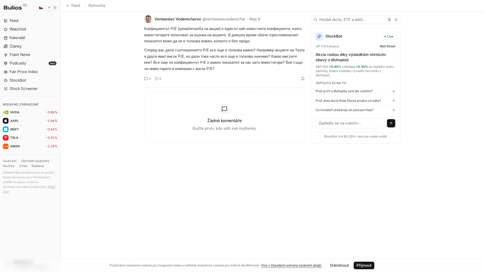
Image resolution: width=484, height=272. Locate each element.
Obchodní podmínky (35, 161)
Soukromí (10, 161)
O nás (23, 166)
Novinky (9, 166)
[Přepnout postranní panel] (60, 136)
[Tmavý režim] (52, 7)
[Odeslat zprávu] (391, 123)
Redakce (38, 166)
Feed (75, 5)
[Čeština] (41, 7)
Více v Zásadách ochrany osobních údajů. (291, 265)
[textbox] (350, 123)
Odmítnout (339, 265)
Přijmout (364, 265)
